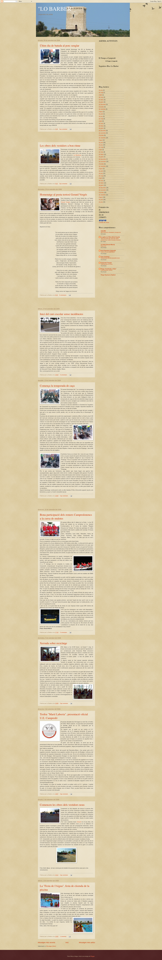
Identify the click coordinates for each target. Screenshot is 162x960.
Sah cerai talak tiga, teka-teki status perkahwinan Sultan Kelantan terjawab (111, 239)
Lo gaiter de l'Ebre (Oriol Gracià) (110, 237)
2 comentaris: (64, 632)
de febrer (101, 99)
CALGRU (103, 231)
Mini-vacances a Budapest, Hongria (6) (111, 232)
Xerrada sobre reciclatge (53, 643)
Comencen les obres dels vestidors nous (62, 804)
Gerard (79, 822)
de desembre (102, 104)
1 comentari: (63, 936)
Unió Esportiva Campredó (108, 250)
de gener (101, 102)
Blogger (92, 956)
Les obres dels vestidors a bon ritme (60, 145)
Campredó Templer (106, 262)
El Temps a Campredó (111, 61)
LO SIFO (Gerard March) (108, 244)
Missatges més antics (87, 942)
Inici (67, 942)
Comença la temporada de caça (57, 385)
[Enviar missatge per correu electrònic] (70, 129)
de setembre (102, 109)
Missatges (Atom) (51, 946)
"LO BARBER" (56, 8)
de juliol (101, 114)
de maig (101, 92)
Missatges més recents (46, 942)
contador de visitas (104, 222)
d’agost (101, 111)
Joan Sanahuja (105, 256)
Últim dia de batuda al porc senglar (59, 45)
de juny (101, 90)
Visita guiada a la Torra (106, 264)
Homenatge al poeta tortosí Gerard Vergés (63, 194)
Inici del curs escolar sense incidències (61, 314)
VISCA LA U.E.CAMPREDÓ (108, 252)
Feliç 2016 (103, 246)
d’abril (100, 95)
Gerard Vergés (65, 202)
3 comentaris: (64, 375)
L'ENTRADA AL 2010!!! (106, 270)
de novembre (102, 133)
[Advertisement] (66, 137)
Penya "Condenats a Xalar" (108, 269)
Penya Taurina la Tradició (108, 275)
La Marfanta (77, 155)
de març (101, 97)
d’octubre (101, 107)
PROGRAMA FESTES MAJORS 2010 (110, 258)
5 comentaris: (63, 295)
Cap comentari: (63, 129)
